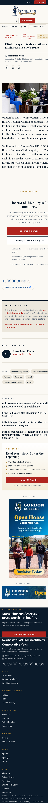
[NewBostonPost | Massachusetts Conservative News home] (24, 10)
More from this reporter (22, 354)
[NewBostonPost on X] (9, 664)
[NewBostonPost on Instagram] (15, 664)
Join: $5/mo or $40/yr (24, 634)
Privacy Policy (24, 802)
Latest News (7, 675)
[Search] (16, 20)
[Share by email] (23, 281)
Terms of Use (37, 802)
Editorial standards (9, 802)
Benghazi (19, 377)
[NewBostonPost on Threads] (20, 664)
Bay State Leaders (10, 683)
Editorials (6, 715)
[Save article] (7, 67)
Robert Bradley (8, 722)
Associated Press (16, 56)
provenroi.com (24, 798)
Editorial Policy (8, 777)
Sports (23, 27)
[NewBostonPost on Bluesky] (25, 664)
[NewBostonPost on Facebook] (4, 664)
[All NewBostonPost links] (41, 664)
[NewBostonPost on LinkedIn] (36, 664)
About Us (6, 773)
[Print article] (13, 67)
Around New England (11, 679)
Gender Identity (8, 703)
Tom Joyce (7, 726)
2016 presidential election (28, 36)
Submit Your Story (10, 785)
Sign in (29, 2)
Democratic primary (11, 36)
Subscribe (40, 2)
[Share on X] (9, 281)
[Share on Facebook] (14, 281)
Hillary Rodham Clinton (13, 382)
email (29, 377)
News (5, 27)
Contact (5, 789)
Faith (4, 699)
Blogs (4, 761)
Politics (7, 377)
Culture (13, 27)
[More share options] (28, 281)
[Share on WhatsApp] (4, 281)
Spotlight (6, 757)
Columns (6, 718)
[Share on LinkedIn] (19, 281)
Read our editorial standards (18, 324)
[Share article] (19, 67)
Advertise (6, 781)
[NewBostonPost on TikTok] (31, 664)
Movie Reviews (8, 742)
